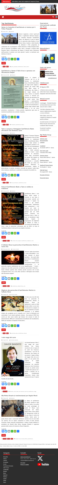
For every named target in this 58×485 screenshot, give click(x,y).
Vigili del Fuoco (44, 170)
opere (17, 391)
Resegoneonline (44, 140)
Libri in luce (5, 391)
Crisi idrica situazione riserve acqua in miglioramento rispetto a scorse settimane (48, 111)
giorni (12, 66)
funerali (22, 438)
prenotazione (15, 182)
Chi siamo (22, 462)
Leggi (3, 63)
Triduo (24, 66)
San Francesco (21, 391)
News (7, 66)
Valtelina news (43, 139)
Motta (26, 438)
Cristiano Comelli (15, 249)
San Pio (26, 391)
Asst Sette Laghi (44, 150)
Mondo (5, 471)
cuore (15, 391)
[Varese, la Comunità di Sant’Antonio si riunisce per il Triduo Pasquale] (9, 34)
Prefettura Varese (44, 160)
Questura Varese (44, 155)
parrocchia (13, 333)
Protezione (13, 124)
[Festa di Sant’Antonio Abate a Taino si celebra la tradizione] (12, 193)
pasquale (15, 66)
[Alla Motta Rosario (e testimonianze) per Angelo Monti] (12, 400)
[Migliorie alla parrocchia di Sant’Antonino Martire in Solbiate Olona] (12, 297)
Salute (4, 478)
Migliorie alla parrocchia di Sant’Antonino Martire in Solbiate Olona (18, 291)
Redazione (12, 31)
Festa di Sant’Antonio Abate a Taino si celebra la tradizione (17, 187)
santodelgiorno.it (52, 78)
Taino (25, 182)
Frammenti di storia (8, 466)
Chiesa (4, 66)
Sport (4, 482)
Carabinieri (42, 146)
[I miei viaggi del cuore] (12, 342)
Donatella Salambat (14, 340)
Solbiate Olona (20, 286)
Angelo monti (18, 438)
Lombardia (5, 469)
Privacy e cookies (24, 464)
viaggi (35, 391)
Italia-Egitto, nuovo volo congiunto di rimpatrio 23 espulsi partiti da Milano (30, 1)
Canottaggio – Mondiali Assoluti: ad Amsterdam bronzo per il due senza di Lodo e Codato (48, 104)
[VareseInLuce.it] (3, 17)
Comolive (42, 142)
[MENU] (56, 17)
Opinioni (5, 475)
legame (19, 240)
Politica (5, 477)
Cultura (5, 460)
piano (17, 333)
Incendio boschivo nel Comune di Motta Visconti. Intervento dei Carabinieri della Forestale (48, 123)
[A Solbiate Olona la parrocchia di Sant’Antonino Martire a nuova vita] (12, 251)
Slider (4, 480)
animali (13, 240)
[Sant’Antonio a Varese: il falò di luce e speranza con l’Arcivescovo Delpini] (12, 77)
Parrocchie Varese (44, 178)
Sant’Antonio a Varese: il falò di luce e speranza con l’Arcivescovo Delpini (18, 71)
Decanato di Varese (44, 175)
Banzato (11, 391)
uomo (32, 240)
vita (24, 286)
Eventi (4, 464)
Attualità (4, 240)
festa (17, 240)
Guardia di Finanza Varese (46, 165)
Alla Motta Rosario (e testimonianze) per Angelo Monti (19, 396)
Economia (5, 462)
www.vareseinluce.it (25, 457)
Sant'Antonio (20, 66)
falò (12, 182)
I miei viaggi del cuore (8, 337)
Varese (27, 66)
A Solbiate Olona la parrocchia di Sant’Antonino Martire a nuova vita (20, 246)
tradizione (29, 240)
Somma (25, 333)
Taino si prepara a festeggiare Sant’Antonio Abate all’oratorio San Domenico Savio (17, 129)
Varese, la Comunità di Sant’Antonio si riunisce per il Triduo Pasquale (18, 28)
